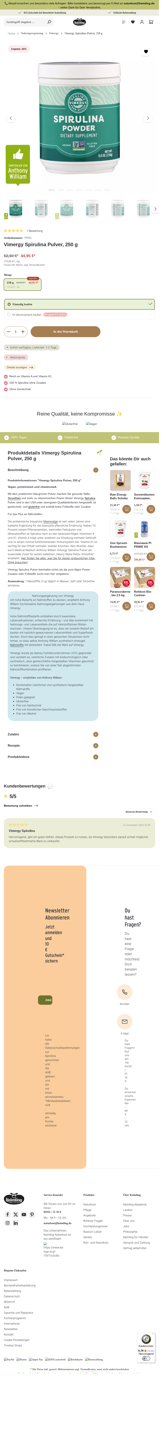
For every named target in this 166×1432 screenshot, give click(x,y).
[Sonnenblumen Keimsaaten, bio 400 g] (144, 480)
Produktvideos (18, 757)
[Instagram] (7, 1223)
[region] (79, 131)
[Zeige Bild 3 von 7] (70, 190)
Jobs (126, 1226)
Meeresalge (50, 521)
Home (11, 33)
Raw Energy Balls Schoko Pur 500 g (119, 496)
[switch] (146, 1358)
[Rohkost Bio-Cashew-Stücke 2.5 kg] (144, 577)
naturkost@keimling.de (57, 1223)
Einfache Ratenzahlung (45, 12)
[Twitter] (16, 1215)
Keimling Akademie (135, 1204)
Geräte (87, 1237)
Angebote (89, 1215)
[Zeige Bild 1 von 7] (51, 190)
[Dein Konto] (142, 22)
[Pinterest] (32, 1215)
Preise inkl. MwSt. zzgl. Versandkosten (24, 264)
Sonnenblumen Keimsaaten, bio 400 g (144, 496)
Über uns (129, 1220)
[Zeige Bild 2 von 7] (61, 190)
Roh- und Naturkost (95, 1242)
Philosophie (130, 1231)
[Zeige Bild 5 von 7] (89, 190)
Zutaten (13, 734)
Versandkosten (88, 1369)
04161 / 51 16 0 (52, 1211)
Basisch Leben (92, 1231)
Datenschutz (12, 1296)
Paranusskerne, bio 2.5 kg (120, 593)
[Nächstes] (148, 118)
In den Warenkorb (65, 331)
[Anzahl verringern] (8, 331)
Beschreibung (18, 470)
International (12, 1323)
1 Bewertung (34, 230)
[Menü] (123, 22)
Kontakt (8, 1334)
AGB (6, 1307)
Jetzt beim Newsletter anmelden (48, 1000)
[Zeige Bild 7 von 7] (107, 190)
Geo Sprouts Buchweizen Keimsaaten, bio (118, 545)
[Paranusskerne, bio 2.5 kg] (120, 577)
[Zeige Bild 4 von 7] (79, 190)
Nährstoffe (17, 644)
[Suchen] (49, 22)
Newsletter (11, 1329)
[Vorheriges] (11, 118)
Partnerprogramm (15, 1318)
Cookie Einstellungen (17, 1339)
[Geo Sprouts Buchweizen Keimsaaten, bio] (120, 529)
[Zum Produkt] (126, 509)
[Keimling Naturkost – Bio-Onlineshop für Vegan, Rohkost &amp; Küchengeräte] (79, 22)
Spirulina (90, 498)
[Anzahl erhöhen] (23, 331)
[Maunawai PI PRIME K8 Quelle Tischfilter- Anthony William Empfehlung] (144, 529)
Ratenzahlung (12, 1290)
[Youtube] (24, 1215)
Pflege (87, 1209)
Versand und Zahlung (136, 1242)
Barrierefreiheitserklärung (19, 1285)
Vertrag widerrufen (135, 1248)
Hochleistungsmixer (95, 1226)
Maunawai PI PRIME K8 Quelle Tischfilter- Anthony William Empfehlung (142, 545)
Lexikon (128, 1209)
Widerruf (9, 1301)
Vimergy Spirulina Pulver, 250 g (83, 33)
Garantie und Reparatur (18, 1312)
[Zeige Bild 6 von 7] (98, 190)
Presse (127, 1215)
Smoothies (14, 498)
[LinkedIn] (16, 1223)
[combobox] (24, 22)
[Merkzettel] (133, 22)
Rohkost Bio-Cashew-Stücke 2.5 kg (143, 593)
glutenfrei (34, 506)
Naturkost (89, 1204)
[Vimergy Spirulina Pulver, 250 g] (79, 118)
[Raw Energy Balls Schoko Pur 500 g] (120, 480)
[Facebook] (7, 1215)
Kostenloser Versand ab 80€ (125, 12)
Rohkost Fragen (93, 1220)
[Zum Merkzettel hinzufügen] (146, 51)
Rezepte (14, 745)
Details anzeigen (17, 367)
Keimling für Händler (135, 1237)
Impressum (11, 1280)
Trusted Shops (13, 1345)
